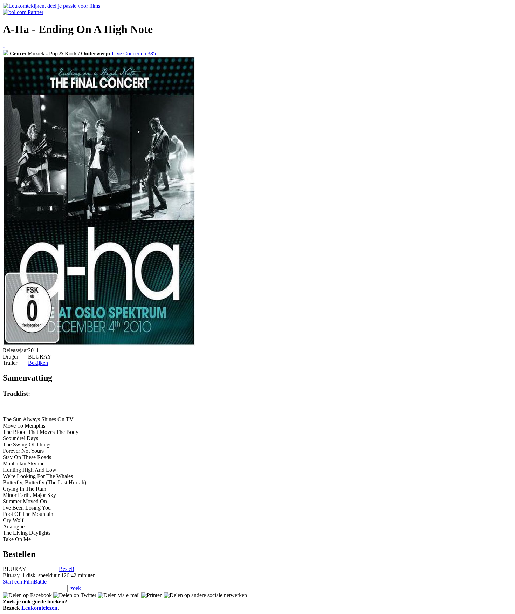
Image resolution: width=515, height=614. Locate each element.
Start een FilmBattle (25, 582)
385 (151, 53)
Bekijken (38, 363)
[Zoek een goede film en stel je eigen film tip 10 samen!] (5, 53)
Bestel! (66, 569)
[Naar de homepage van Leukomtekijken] (52, 6)
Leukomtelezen (39, 608)
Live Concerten (129, 53)
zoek (75, 588)
